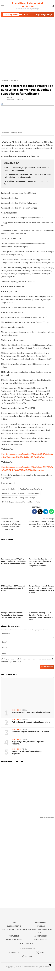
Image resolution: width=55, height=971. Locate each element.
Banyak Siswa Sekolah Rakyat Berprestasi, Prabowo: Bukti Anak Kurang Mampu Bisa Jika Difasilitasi (41, 589)
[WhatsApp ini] (51, 511)
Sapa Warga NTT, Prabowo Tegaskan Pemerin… (28, 742)
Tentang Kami (14, 936)
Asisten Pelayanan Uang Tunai (31, 489)
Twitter (41, 953)
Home (14, 922)
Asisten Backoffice (9, 489)
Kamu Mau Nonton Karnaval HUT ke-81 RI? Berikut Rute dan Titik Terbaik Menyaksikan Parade (40, 562)
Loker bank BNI (18, 493)
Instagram (28, 957)
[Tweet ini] (40, 511)
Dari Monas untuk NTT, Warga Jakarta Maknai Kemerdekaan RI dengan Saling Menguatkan (13, 561)
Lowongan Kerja (33, 493)
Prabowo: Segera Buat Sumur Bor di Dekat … (31, 732)
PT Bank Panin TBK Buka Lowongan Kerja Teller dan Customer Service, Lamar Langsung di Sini (11, 523)
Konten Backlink (27, 943)
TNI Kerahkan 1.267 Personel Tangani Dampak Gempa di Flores (13, 588)
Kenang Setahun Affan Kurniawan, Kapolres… (27, 752)
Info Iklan (40, 926)
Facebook (15, 953)
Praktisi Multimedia (9, 497)
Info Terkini (16, 710)
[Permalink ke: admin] (3, 98)
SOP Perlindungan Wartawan (14, 930)
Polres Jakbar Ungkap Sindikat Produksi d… (31, 722)
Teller (38, 502)
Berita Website (40, 940)
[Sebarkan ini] (34, 511)
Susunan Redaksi (14, 926)
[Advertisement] (27, 46)
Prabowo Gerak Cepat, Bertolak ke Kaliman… (32, 712)
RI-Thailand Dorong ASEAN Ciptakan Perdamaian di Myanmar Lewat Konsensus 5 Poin (41, 616)
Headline (5, 493)
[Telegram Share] (45, 511)
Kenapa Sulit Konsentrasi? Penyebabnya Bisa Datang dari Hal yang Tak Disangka (12, 615)
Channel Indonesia (14, 940)
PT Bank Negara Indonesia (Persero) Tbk (17, 502)
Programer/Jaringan (28, 497)
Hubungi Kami (40, 922)
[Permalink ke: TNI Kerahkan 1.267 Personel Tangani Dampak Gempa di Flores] (13, 577)
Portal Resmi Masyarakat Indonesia (27, 4)
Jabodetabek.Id (40, 936)
